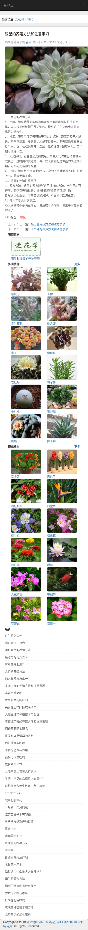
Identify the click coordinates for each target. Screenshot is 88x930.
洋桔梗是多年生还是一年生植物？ (26, 786)
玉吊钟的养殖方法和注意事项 (49, 229)
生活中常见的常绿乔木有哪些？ (25, 778)
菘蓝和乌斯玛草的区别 (19, 736)
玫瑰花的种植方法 (16, 843)
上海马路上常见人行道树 (20, 771)
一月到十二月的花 (16, 807)
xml (41, 922)
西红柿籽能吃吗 (15, 743)
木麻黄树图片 (13, 836)
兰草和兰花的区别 (16, 700)
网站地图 (32, 922)
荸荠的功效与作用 (16, 750)
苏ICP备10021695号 (69, 922)
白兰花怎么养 (13, 635)
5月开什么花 (13, 793)
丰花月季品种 (13, 693)
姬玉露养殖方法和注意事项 (48, 224)
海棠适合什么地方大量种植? (23, 871)
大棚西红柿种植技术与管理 (22, 714)
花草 (10, 926)
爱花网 (8, 5)
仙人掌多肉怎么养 (16, 678)
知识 (30, 19)
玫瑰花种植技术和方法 (19, 907)
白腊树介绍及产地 (16, 857)
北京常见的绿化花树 (18, 914)
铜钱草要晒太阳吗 (16, 728)
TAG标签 (50, 922)
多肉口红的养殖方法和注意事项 (25, 686)
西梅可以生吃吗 (15, 757)
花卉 (29, 42)
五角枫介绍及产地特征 (19, 821)
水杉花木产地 (13, 864)
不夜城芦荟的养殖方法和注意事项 (26, 721)
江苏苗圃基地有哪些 (18, 814)
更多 (77, 264)
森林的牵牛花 (13, 764)
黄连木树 (10, 828)
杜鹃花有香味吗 (15, 900)
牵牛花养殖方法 (15, 878)
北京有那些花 (13, 800)
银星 (23, 217)
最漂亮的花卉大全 (16, 657)
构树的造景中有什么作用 (20, 886)
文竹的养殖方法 (15, 671)
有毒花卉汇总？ (15, 664)
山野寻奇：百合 (15, 643)
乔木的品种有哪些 (16, 893)
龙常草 (9, 850)
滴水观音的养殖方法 (18, 650)
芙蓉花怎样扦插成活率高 (20, 707)
